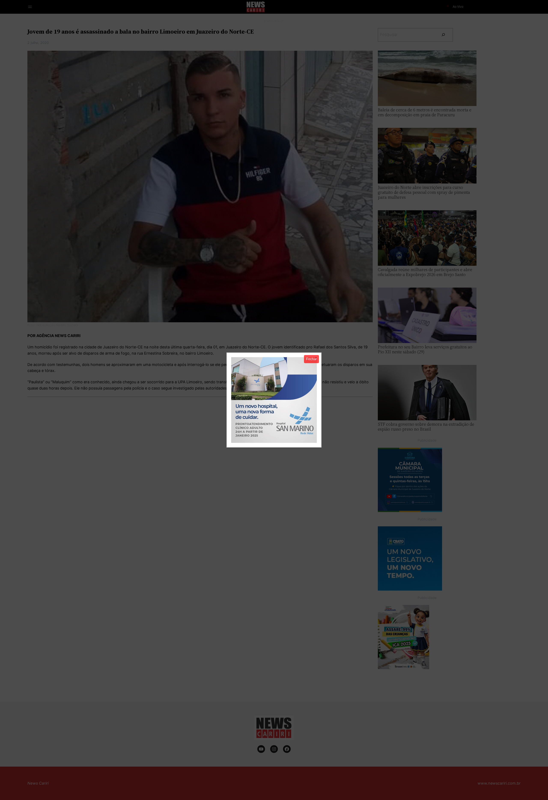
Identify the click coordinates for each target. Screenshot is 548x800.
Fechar (311, 359)
